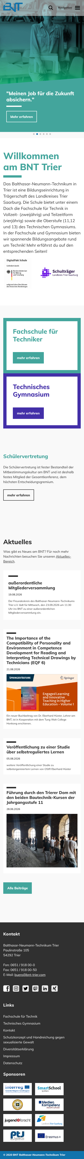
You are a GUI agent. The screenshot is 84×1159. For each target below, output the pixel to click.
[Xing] (54, 990)
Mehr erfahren (21, 117)
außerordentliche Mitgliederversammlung (31, 585)
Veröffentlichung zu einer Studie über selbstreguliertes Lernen (38, 749)
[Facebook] (6, 990)
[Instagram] (16, 990)
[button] (34, 134)
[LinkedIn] (45, 990)
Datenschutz (12, 1063)
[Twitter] (25, 990)
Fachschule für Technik (20, 1016)
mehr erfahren (28, 358)
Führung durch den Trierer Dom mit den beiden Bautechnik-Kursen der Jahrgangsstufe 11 (41, 797)
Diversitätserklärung (18, 1049)
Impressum (11, 1056)
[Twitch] (35, 990)
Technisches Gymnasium (21, 1023)
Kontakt (9, 1030)
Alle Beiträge (17, 888)
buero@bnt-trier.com (29, 975)
